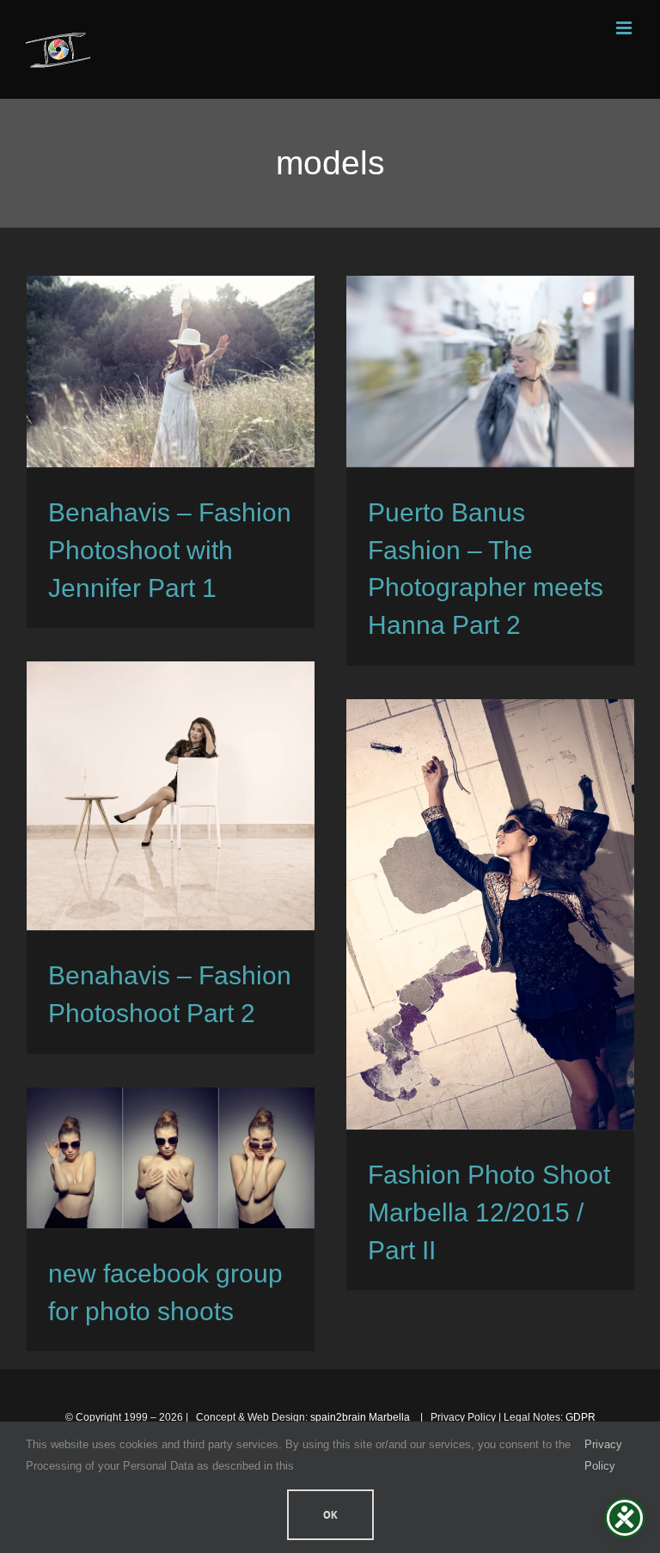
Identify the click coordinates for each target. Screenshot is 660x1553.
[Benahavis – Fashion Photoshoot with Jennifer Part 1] (171, 371)
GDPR (580, 1417)
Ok (330, 1514)
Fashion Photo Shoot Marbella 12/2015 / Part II (489, 1212)
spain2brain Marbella (361, 1417)
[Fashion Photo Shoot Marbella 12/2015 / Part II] (490, 914)
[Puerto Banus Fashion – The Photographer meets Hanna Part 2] (490, 371)
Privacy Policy (603, 1454)
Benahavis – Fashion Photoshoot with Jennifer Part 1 (169, 550)
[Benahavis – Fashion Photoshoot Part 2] (171, 795)
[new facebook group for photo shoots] (171, 1157)
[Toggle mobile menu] (625, 28)
